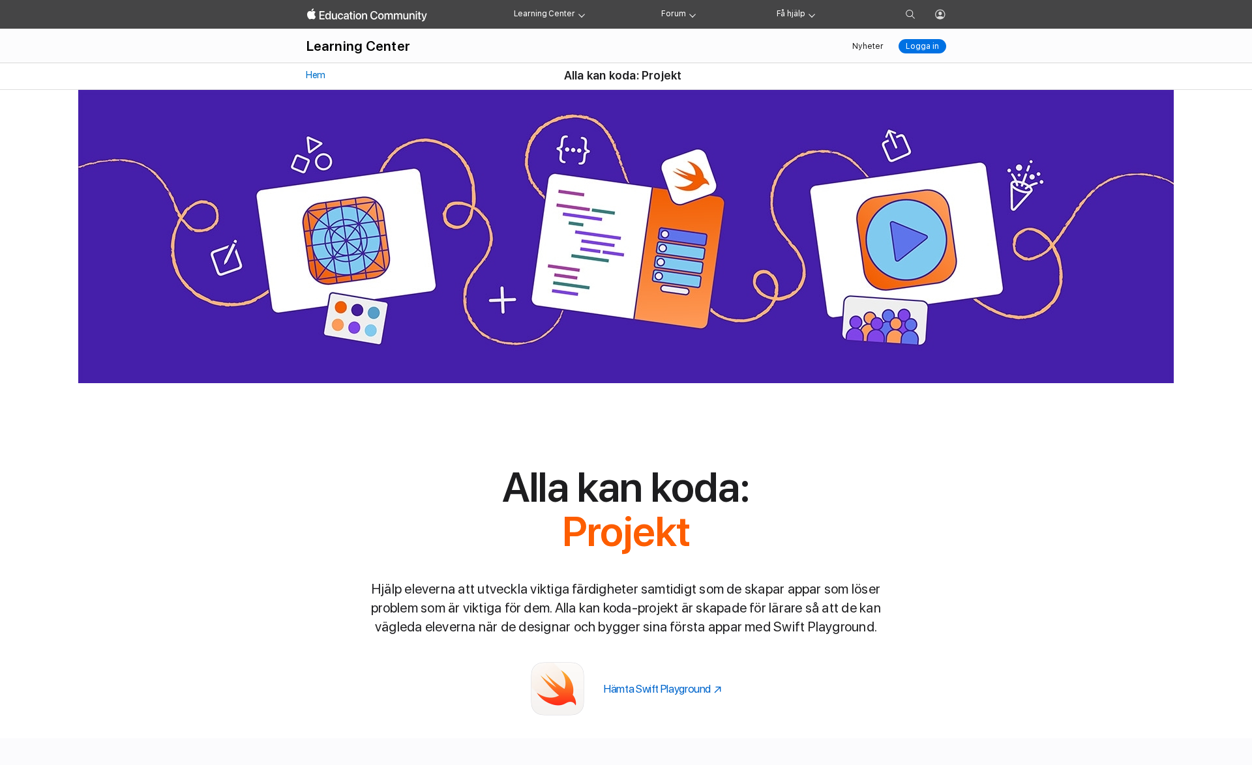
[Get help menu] (812, 14)
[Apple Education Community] (367, 15)
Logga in (922, 46)
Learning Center (544, 13)
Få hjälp (791, 13)
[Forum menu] (692, 14)
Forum (673, 13)
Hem (315, 75)
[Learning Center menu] (581, 14)
